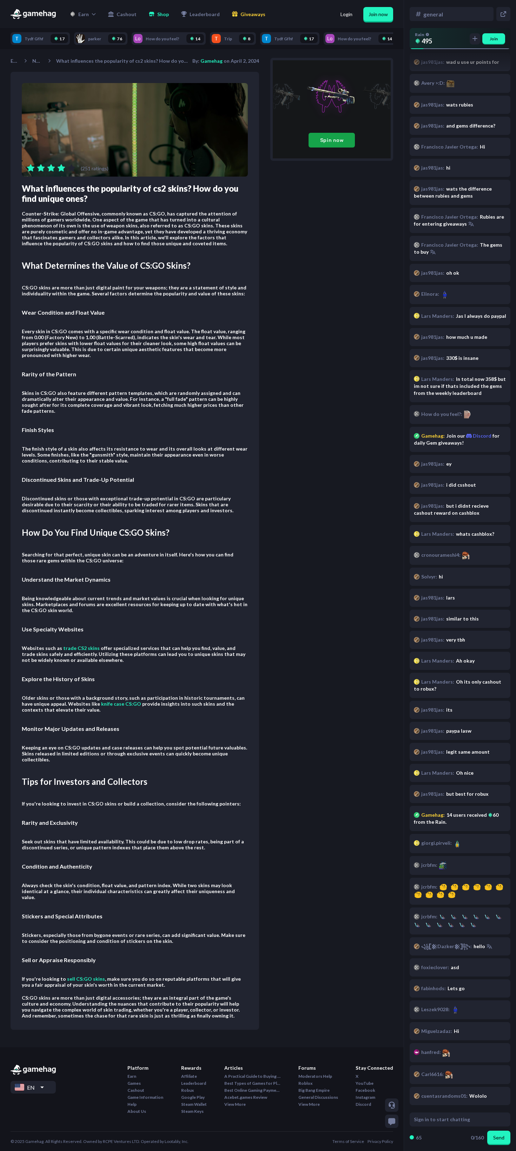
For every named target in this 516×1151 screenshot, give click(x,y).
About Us (136, 1111)
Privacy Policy (380, 1141)
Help (132, 1104)
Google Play (193, 1097)
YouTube (364, 1083)
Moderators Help (315, 1076)
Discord (481, 436)
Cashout (135, 1090)
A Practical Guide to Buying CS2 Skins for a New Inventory (252, 1076)
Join (494, 38)
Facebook (365, 1090)
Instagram (365, 1097)
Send (498, 1137)
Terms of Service (348, 1141)
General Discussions (318, 1097)
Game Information (145, 1097)
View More (235, 1104)
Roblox (305, 1083)
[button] (83, 14)
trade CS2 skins (81, 648)
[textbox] (453, 1119)
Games (134, 1083)
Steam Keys (192, 1111)
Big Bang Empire (314, 1090)
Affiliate (189, 1076)
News (37, 61)
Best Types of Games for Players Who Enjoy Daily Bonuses (252, 1083)
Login (346, 14)
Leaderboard (193, 1083)
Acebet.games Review (245, 1097)
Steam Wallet (194, 1104)
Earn (15, 61)
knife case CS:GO (121, 704)
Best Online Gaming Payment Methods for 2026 (252, 1090)
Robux (187, 1090)
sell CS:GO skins (86, 979)
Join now (378, 14)
